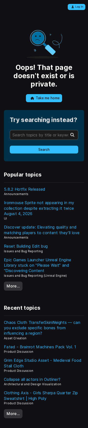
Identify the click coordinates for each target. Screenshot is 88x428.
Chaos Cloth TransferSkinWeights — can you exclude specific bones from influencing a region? (42, 328)
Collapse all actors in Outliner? (32, 379)
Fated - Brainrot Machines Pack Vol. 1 (40, 346)
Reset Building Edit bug (26, 246)
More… (13, 286)
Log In (79, 6)
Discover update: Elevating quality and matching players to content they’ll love (42, 230)
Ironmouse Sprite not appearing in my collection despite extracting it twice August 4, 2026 (39, 208)
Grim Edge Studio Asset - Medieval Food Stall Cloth (42, 363)
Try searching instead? (43, 119)
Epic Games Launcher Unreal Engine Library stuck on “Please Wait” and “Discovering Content (37, 265)
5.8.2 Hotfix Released (24, 189)
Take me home (48, 98)
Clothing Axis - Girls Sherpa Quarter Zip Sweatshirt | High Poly (41, 395)
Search (44, 150)
